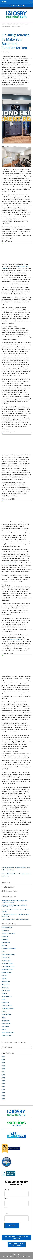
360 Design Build (10, 891)
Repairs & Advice (7, 1005)
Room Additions (6, 1014)
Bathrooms (5, 939)
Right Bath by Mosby (8, 1008)
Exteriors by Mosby (7, 963)
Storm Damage (6, 1023)
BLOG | (4, 24)
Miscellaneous (6, 981)
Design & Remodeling (8, 954)
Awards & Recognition (8, 933)
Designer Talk (6, 957)
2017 (3, 1084)
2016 (3, 1087)
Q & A (3, 999)
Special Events (6, 1020)
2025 (3, 1060)
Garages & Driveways (8, 966)
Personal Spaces (7, 996)
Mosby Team (5, 984)
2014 (3, 1093)
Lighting (4, 978)
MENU (4, 2)
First (6, 1198)
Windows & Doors (7, 1035)
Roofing (4, 1011)
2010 (3, 1099)
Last (6, 1207)
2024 (3, 1063)
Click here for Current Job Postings (16, 1244)
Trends (4, 1029)
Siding (3, 1017)
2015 (3, 1090)
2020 (3, 1075)
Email (6, 1213)
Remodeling (5, 1002)
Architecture (5, 930)
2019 (3, 1078)
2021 (3, 1072)
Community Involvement (9, 948)
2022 (3, 1069)
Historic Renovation (7, 969)
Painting (4, 993)
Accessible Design (7, 927)
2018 (3, 1081)
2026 (3, 1057)
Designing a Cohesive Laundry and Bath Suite (15, 919)
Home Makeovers (7, 972)
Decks (3, 951)
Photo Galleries (9, 887)
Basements (10, 24)
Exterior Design (6, 960)
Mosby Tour (5, 987)
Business (4, 945)
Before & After (6, 942)
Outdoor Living (6, 990)
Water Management (8, 1032)
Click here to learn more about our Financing (16, 1237)
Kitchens (4, 975)
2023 (3, 1066)
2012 (3, 1096)
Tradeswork (5, 1026)
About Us (6, 883)
